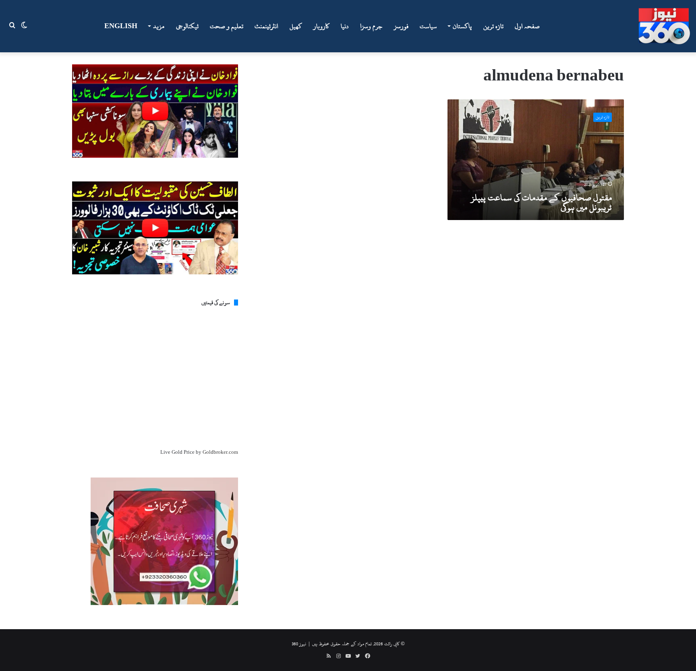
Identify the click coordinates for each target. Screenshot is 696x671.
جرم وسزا (371, 26)
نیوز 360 (299, 643)
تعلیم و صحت (226, 26)
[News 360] (664, 26)
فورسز (401, 26)
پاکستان (462, 26)
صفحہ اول (527, 26)
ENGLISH (120, 26)
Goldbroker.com (220, 452)
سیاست (428, 26)
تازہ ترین (493, 26)
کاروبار (321, 26)
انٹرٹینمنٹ (266, 26)
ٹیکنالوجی (187, 26)
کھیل (296, 26)
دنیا (345, 26)
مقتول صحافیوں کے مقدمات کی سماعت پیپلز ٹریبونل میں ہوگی (541, 202)
